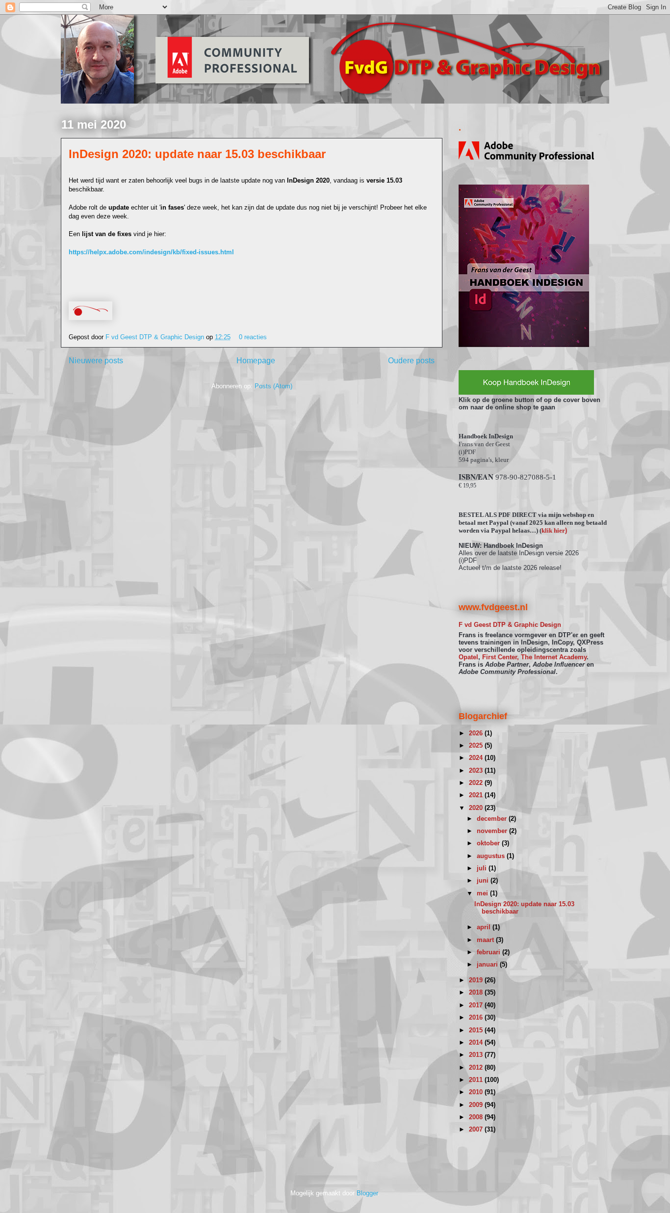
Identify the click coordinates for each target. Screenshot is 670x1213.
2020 (477, 807)
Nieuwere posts (96, 360)
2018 (477, 992)
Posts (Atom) (273, 386)
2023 (477, 770)
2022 (477, 782)
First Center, (500, 657)
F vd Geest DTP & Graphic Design (155, 337)
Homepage (255, 360)
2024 (477, 757)
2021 (477, 795)
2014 (477, 1042)
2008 (477, 1117)
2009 (477, 1104)
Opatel (468, 657)
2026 (477, 733)
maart (486, 939)
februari (489, 952)
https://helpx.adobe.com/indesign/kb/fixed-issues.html (151, 252)
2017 (477, 1005)
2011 (477, 1079)
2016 (477, 1017)
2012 (477, 1067)
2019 (477, 980)
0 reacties (253, 337)
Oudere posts (411, 360)
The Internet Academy (554, 657)
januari (488, 964)
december (493, 818)
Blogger (367, 1193)
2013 (477, 1054)
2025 (477, 745)
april (484, 927)
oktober (489, 843)
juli (483, 868)
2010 (477, 1092)
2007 (477, 1129)
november (493, 831)
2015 (477, 1030)
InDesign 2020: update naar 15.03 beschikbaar (197, 154)
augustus (492, 856)
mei (483, 893)
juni (483, 880)
